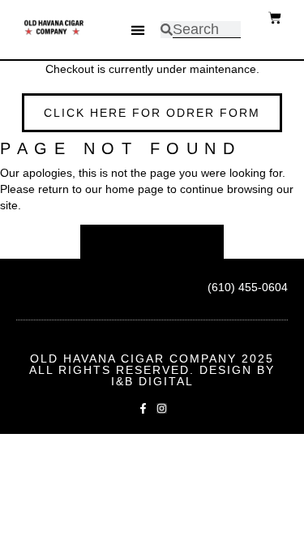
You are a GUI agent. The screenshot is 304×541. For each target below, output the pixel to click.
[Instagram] (161, 408)
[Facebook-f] (143, 408)
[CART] (275, 18)
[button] (137, 30)
